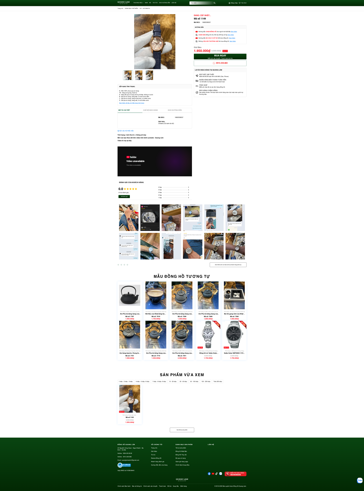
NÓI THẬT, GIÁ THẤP (206, 74)
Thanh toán (162, 486)
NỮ (150, 2)
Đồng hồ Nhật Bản (181, 451)
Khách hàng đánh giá (157, 461)
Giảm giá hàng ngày (182, 461)
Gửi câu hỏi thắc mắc (126, 131)
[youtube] (213, 474)
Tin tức (153, 455)
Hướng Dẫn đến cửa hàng (159, 465)
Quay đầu (176, 486)
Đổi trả (169, 486)
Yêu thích (243, 3)
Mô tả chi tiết (124, 110)
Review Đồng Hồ (156, 458)
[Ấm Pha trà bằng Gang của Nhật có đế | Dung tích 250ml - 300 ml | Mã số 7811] (182, 335)
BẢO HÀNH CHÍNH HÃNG (208, 90)
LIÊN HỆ (173, 2)
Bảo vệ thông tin (137, 486)
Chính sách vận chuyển (150, 486)
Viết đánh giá (124, 196)
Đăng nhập (234, 3)
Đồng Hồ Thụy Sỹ (181, 455)
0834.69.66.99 (127, 453)
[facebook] (209, 474)
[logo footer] (182, 480)
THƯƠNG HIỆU (137, 2)
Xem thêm (234, 31)
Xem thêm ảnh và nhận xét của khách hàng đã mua (228, 264)
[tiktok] (216, 474)
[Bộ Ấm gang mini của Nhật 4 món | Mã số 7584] (234, 295)
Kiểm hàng (183, 486)
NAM (146, 2)
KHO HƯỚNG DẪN (164, 2)
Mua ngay (220, 57)
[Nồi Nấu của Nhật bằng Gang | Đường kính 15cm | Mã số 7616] (155, 295)
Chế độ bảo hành (150, 110)
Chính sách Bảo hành (124, 486)
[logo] (124, 3)
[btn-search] (215, 3)
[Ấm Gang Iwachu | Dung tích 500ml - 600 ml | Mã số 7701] (129, 335)
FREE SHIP (203, 85)
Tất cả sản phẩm (181, 448)
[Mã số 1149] (129, 399)
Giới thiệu (154, 451)
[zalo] (220, 474)
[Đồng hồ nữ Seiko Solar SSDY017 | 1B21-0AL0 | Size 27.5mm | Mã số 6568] (208, 335)
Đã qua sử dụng (181, 458)
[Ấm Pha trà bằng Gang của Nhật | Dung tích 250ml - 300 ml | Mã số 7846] (208, 295)
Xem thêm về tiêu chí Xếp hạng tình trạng (131, 103)
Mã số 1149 (130, 417)
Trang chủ (154, 448)
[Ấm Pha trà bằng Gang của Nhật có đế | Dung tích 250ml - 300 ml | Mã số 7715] (155, 335)
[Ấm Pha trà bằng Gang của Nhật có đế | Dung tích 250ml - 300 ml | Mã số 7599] (182, 295)
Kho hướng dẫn (175, 110)
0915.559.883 (222, 63)
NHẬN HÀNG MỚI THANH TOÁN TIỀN (212, 80)
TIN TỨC (155, 2)
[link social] (124, 467)
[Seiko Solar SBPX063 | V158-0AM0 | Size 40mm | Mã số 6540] (234, 335)
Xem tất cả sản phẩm (182, 430)
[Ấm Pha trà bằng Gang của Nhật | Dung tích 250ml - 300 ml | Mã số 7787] (129, 295)
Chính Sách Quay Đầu (182, 465)
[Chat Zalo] (360, 480)
